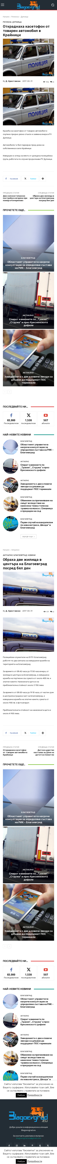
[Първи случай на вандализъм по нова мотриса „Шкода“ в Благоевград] (10, 523)
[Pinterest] (32, 1145)
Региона (15, 16)
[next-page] (9, 392)
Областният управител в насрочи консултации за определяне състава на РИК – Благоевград (28, 264)
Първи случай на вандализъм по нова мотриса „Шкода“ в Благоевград (36, 525)
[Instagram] (17, 1145)
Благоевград (28, 258)
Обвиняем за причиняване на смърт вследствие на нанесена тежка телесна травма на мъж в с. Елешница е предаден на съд (36, 505)
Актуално (28, 315)
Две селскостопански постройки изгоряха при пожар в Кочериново (15, 198)
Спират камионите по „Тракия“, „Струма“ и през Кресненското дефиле (28, 322)
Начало (6, 16)
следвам (28, 414)
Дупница (24, 16)
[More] (43, 179)
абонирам (46, 414)
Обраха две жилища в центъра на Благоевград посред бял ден (42, 198)
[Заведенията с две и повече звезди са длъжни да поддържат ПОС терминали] (28, 358)
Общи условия (37, 1158)
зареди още (27, 536)
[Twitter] (48, 1145)
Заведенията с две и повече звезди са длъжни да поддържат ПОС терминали (29, 379)
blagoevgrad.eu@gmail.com (28, 1138)
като (11, 414)
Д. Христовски (13, 81)
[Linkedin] (24, 1145)
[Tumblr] (40, 1145)
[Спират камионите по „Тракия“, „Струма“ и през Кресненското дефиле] (28, 300)
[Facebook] (9, 1145)
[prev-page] (5, 392)
